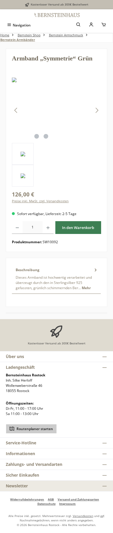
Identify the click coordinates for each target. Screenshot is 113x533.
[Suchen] (78, 25)
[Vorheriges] (16, 110)
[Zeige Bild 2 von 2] (45, 136)
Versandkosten (83, 516)
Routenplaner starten (34, 428)
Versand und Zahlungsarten (78, 499)
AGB (51, 499)
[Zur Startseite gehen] (56, 14)
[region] (56, 132)
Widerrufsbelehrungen (27, 499)
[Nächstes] (96, 110)
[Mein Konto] (91, 25)
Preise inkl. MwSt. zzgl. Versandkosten (40, 201)
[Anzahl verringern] (17, 227)
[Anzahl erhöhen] (48, 227)
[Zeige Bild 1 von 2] (36, 136)
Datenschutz (46, 504)
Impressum (67, 504)
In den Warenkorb (78, 227)
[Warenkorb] (103, 25)
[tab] (56, 279)
